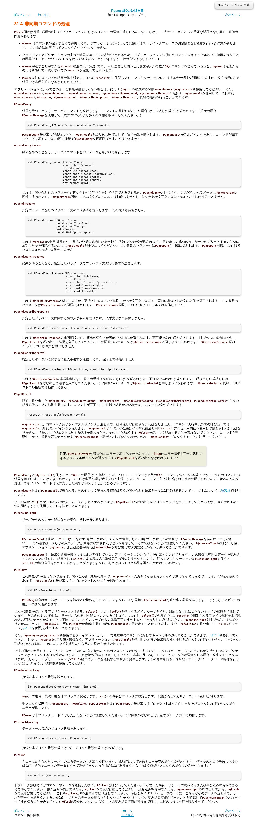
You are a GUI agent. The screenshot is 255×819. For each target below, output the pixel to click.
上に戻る (43, 15)
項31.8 (27, 628)
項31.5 (225, 490)
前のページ (22, 15)
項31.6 (215, 635)
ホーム (127, 811)
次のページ (233, 15)
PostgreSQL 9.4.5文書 (127, 10)
